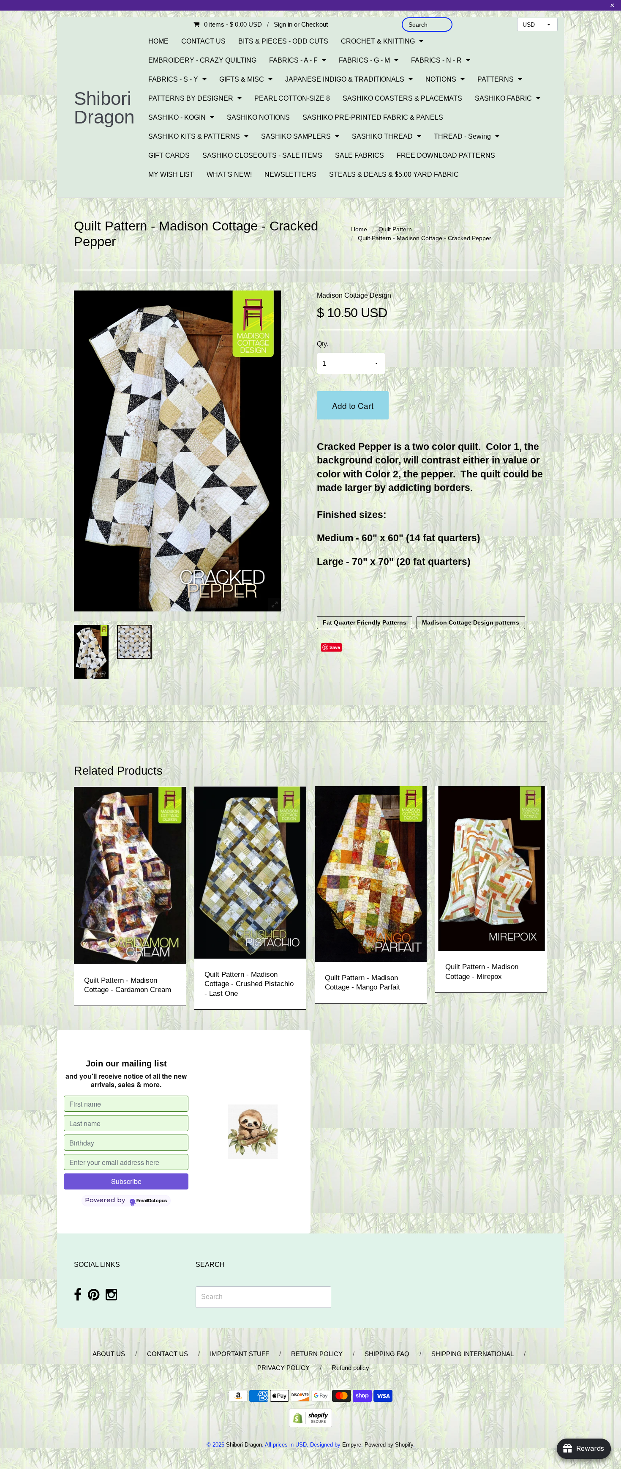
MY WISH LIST (171, 174)
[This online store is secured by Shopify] (310, 1417)
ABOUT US (109, 1353)
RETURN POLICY (317, 1353)
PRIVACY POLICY (283, 1367)
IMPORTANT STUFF (239, 1353)
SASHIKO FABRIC (503, 98)
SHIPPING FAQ (387, 1353)
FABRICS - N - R (436, 60)
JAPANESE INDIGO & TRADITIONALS (344, 79)
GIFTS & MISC (241, 79)
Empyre (351, 1445)
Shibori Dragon (104, 107)
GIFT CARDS (169, 155)
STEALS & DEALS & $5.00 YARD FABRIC (394, 174)
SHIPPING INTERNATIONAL (472, 1353)
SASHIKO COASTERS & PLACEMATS (402, 98)
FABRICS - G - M (364, 60)
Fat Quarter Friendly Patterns (364, 622)
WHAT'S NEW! (229, 174)
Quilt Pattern (395, 229)
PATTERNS (495, 79)
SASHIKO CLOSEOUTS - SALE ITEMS (262, 155)
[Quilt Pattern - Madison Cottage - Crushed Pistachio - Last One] (250, 871)
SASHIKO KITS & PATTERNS (194, 136)
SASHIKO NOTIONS (258, 117)
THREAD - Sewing (462, 136)
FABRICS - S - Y (173, 79)
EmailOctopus (151, 1201)
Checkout (314, 24)
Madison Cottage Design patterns (470, 622)
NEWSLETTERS (290, 174)
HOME (158, 41)
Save (335, 647)
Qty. (322, 344)
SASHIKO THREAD (382, 136)
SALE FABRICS (359, 155)
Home (359, 229)
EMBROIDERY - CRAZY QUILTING (202, 60)
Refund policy (350, 1367)
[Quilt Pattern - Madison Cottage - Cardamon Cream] (130, 874)
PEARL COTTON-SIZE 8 (292, 98)
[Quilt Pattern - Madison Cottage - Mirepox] (491, 868)
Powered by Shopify (389, 1445)
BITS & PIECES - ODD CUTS (283, 41)
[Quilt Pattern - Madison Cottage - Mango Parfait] (371, 873)
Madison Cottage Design (354, 295)
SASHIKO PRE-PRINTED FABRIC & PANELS (372, 117)
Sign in (283, 24)
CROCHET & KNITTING (378, 41)
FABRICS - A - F (293, 60)
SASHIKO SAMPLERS (296, 136)
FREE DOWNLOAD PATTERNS (446, 155)
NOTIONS (440, 79)
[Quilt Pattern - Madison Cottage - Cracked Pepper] (91, 652)
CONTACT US (203, 41)
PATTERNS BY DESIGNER (190, 98)
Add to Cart (352, 405)
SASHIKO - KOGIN (177, 117)
